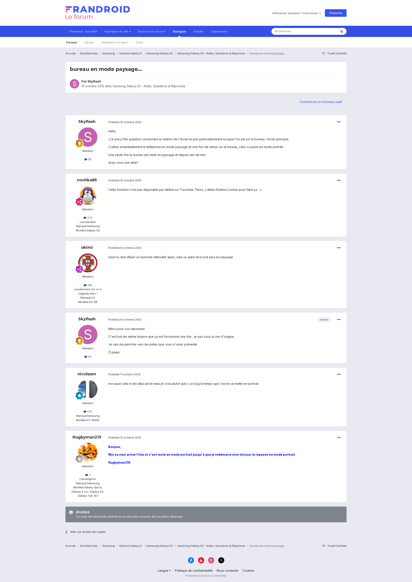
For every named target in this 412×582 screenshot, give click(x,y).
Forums (71, 42)
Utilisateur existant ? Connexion (295, 13)
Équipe (89, 42)
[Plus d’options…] (339, 122)
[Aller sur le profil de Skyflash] (74, 84)
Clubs (139, 42)
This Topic (324, 31)
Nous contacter (227, 570)
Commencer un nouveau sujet (321, 102)
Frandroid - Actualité (83, 31)
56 (89, 159)
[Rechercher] (342, 31)
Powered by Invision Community (206, 575)
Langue (163, 570)
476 (89, 411)
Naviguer (179, 31)
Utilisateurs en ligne (114, 42)
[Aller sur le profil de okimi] (87, 262)
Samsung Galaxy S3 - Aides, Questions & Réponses (149, 86)
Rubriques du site (117, 31)
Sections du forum (151, 31)
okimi (87, 247)
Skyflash (94, 81)
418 (89, 285)
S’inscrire (335, 13)
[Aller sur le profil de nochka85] (87, 195)
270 (89, 217)
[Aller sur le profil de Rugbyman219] (87, 452)
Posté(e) (124, 122)
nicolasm (87, 374)
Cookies (248, 570)
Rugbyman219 (87, 437)
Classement (219, 31)
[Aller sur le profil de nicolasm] (87, 389)
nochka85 (87, 180)
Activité (198, 31)
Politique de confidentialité (194, 570)
